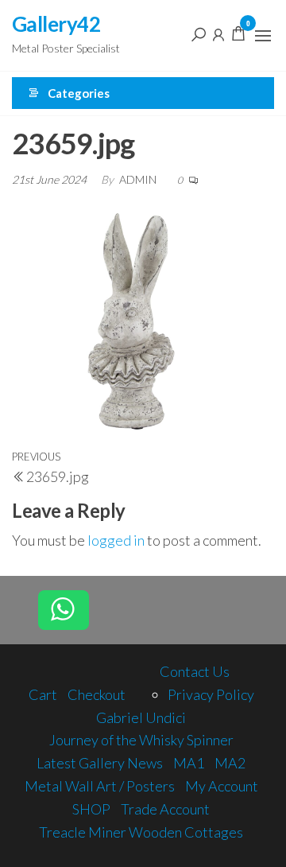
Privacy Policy (211, 694)
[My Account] (218, 33)
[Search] (198, 33)
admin (139, 179)
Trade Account (165, 809)
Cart (43, 694)
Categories (79, 93)
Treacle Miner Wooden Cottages (141, 832)
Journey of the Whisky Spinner (141, 739)
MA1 (188, 763)
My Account (221, 786)
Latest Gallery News (100, 763)
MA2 (229, 763)
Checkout (97, 694)
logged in (116, 540)
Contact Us (195, 671)
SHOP (91, 809)
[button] (263, 35)
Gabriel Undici (141, 717)
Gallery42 (56, 24)
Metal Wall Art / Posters (100, 786)
